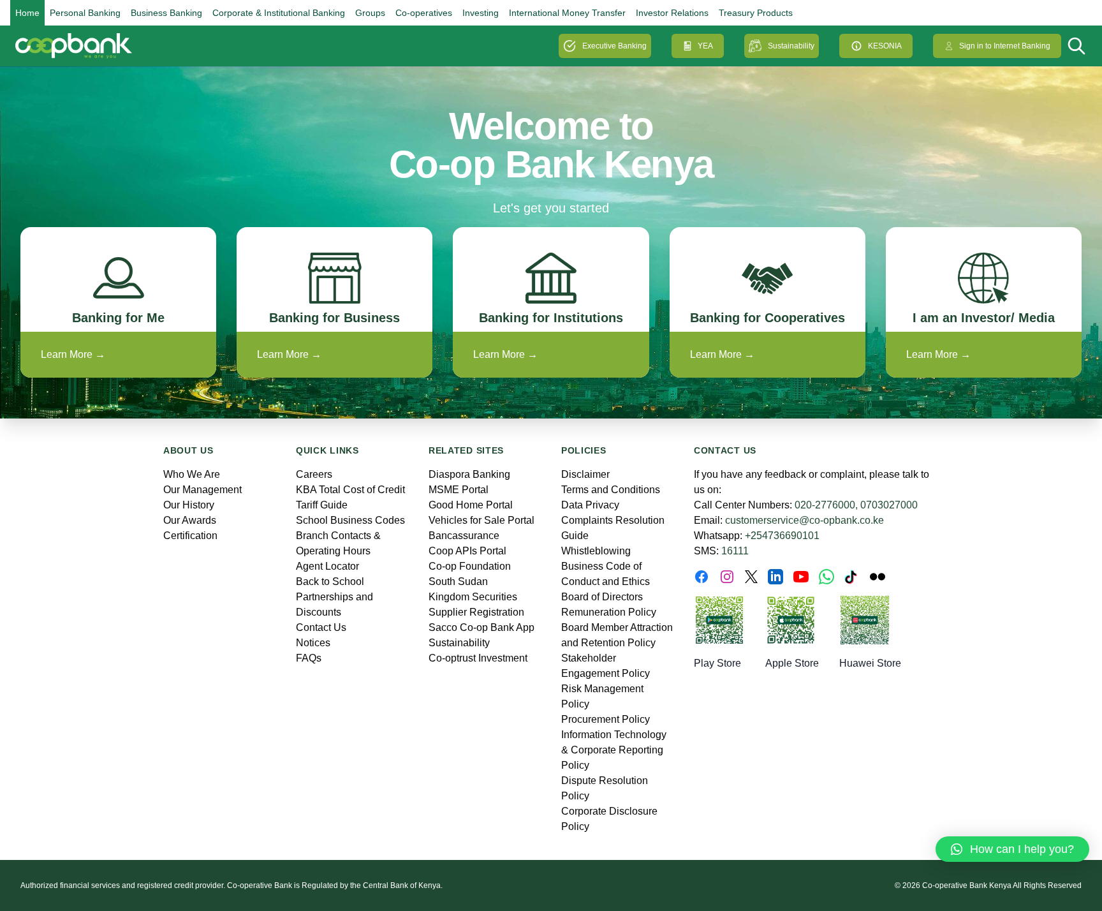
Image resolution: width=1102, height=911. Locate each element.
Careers (314, 474)
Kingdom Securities (473, 596)
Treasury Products (756, 13)
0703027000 (889, 505)
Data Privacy (590, 505)
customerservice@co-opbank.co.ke (804, 520)
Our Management (202, 489)
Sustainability (791, 45)
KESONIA (885, 45)
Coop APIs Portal (467, 550)
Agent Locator (327, 566)
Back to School (330, 581)
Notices (313, 642)
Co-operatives (423, 13)
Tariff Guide (322, 505)
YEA (705, 45)
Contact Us (321, 627)
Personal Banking (85, 13)
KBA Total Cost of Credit (350, 489)
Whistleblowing (596, 550)
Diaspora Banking (469, 474)
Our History (188, 505)
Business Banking (166, 13)
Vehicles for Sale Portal (481, 520)
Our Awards (189, 520)
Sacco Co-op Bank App (481, 627)
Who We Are (191, 474)
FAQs (308, 658)
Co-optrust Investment (478, 658)
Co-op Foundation (470, 566)
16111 (735, 550)
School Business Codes (350, 520)
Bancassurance (464, 535)
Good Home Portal (471, 505)
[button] (1012, 849)
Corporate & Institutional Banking (278, 13)
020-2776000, (826, 505)
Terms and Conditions (610, 489)
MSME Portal (459, 489)
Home (27, 13)
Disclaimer (585, 474)
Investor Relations (672, 13)
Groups (370, 13)
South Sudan (458, 581)
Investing (480, 13)
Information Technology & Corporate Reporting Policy (613, 750)
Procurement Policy (605, 719)
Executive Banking (614, 45)
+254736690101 (782, 535)
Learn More (73, 354)
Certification (190, 535)
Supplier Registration (476, 612)
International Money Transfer (567, 13)
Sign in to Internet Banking (1004, 45)
